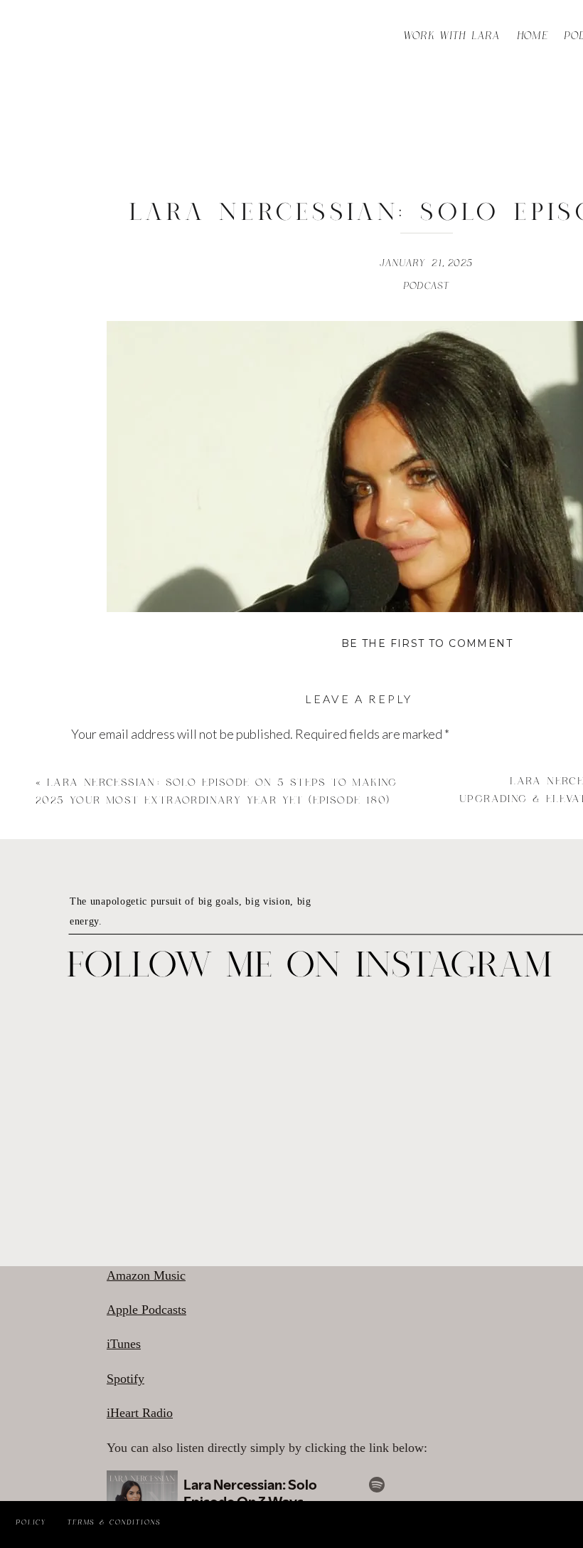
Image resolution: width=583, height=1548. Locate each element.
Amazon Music (146, 1275)
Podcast (427, 286)
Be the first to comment (427, 643)
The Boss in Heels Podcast (437, 1240)
